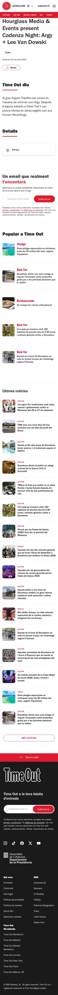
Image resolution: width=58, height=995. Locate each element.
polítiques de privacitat (33, 210)
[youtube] (38, 843)
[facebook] (22, 843)
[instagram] (5, 843)
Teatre (49, 15)
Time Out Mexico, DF (14, 972)
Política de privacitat (14, 900)
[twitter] (30, 843)
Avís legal (8, 894)
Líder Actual (40, 917)
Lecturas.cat (40, 883)
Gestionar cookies (12, 917)
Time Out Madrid (12, 940)
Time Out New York (13, 961)
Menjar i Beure (29, 15)
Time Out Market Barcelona (12, 948)
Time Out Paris (11, 967)
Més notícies (29, 738)
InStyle (37, 900)
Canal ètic (8, 911)
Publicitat (8, 888)
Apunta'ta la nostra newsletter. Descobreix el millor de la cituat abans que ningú (27, 189)
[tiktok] (13, 843)
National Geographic (44, 906)
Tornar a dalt (32, 757)
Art (41, 15)
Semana (38, 888)
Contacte (8, 883)
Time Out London (12, 955)
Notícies (6, 15)
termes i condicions (11, 210)
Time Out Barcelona (13, 935)
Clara (36, 911)
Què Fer (16, 15)
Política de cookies (13, 906)
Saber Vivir (39, 923)
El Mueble (39, 894)
